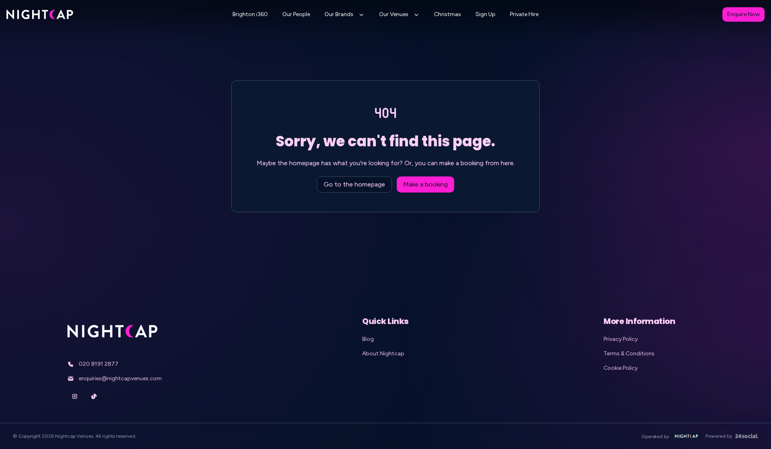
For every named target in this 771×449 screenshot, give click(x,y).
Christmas (447, 14)
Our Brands (338, 14)
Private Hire (524, 14)
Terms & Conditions (629, 353)
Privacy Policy (621, 339)
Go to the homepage (354, 184)
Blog (368, 339)
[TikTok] (94, 396)
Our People (296, 14)
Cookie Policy (621, 368)
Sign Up (485, 14)
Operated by (655, 436)
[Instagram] (74, 396)
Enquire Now (743, 14)
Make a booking (425, 184)
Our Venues (393, 14)
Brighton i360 (250, 14)
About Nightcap (383, 353)
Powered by (719, 436)
